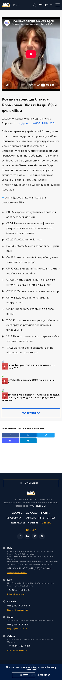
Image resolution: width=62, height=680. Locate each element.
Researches (18, 523)
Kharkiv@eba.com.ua (17, 610)
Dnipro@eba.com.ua (17, 629)
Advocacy (32, 513)
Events (45, 513)
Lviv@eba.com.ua (15, 594)
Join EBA (46, 523)
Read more (44, 675)
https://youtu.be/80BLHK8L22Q (34, 123)
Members (33, 523)
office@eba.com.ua (17, 573)
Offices (51, 518)
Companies (31, 483)
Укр (51, 5)
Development (15, 518)
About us (18, 513)
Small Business (35, 518)
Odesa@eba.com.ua (17, 650)
